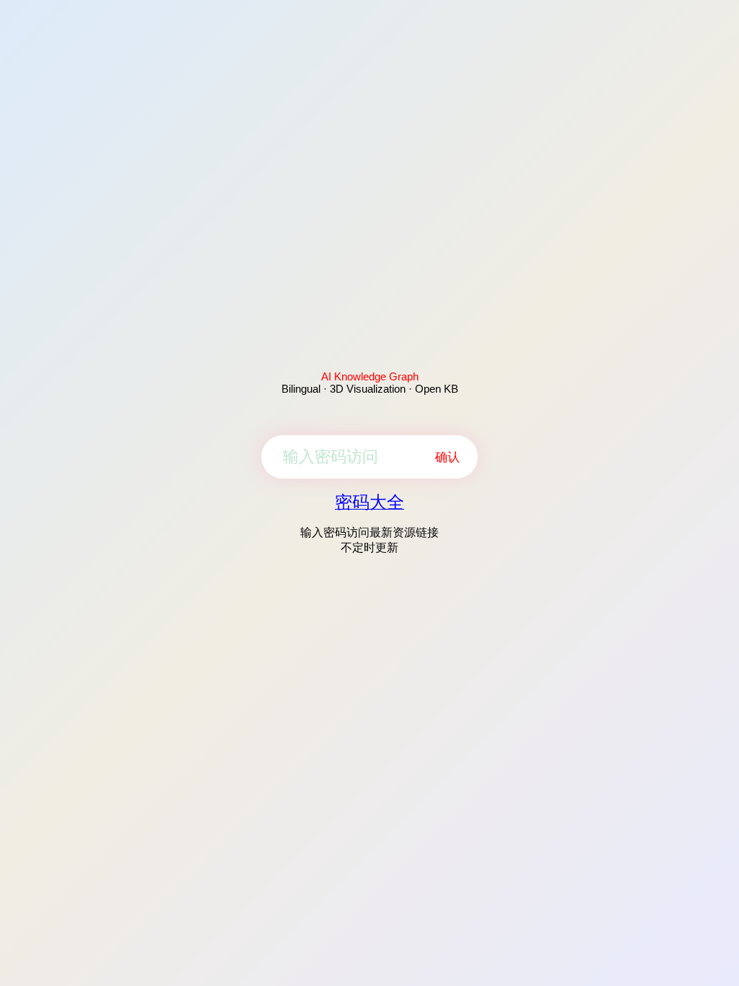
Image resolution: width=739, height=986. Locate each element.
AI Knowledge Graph (370, 376)
